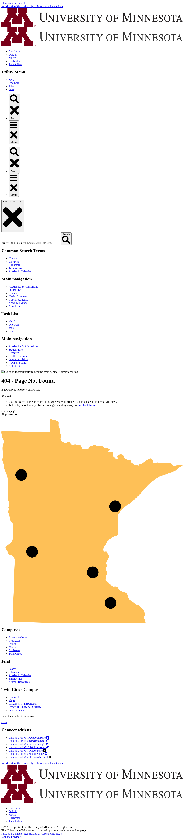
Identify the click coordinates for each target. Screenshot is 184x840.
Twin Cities (15, 64)
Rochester (14, 61)
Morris (12, 57)
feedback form (86, 405)
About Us (14, 306)
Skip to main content (13, 2)
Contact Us (15, 697)
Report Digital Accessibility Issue (43, 833)
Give (11, 89)
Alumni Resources (19, 681)
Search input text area (13, 242)
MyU (12, 79)
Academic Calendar (20, 271)
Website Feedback (11, 836)
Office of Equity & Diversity (25, 706)
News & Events (18, 302)
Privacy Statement (11, 833)
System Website (18, 637)
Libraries (14, 261)
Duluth (13, 54)
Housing (13, 258)
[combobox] (43, 243)
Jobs (11, 86)
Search (12, 668)
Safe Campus (16, 710)
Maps (12, 700)
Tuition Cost (16, 268)
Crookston (14, 51)
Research (14, 293)
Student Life (16, 289)
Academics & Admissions (23, 286)
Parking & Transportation (23, 703)
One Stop (14, 82)
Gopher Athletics (18, 299)
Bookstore (14, 264)
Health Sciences (18, 296)
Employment (16, 678)
